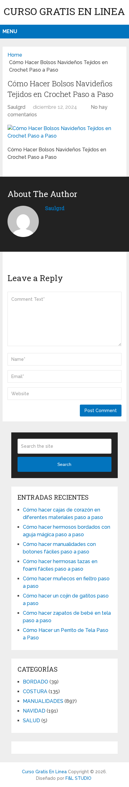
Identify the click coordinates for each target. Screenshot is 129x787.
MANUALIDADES (43, 701)
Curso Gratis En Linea (64, 11)
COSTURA (35, 691)
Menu (10, 31)
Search (64, 464)
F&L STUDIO (78, 778)
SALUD (31, 721)
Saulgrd (16, 107)
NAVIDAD (34, 711)
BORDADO (35, 682)
